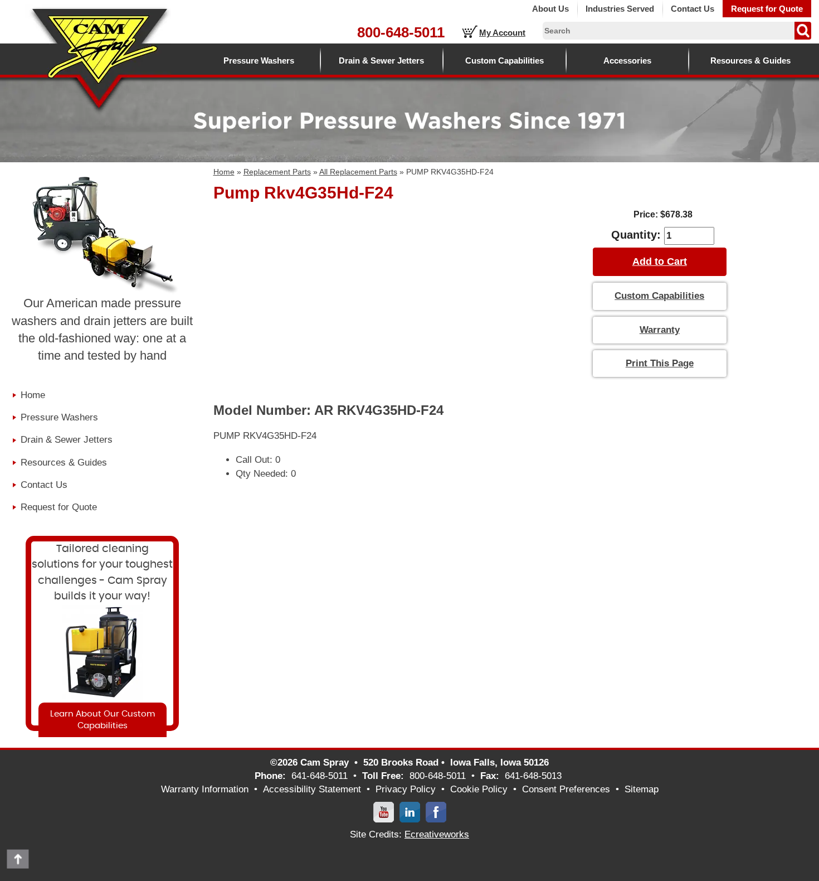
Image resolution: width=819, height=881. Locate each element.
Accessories (627, 60)
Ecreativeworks (436, 834)
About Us (550, 8)
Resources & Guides (750, 60)
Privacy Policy (406, 789)
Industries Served (620, 8)
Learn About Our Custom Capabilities (102, 720)
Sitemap (642, 789)
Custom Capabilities (504, 60)
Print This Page (660, 363)
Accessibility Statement (312, 789)
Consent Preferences (566, 789)
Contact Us (692, 8)
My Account (502, 32)
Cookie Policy (479, 789)
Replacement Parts (277, 171)
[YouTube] (383, 811)
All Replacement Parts (358, 171)
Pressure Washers (258, 60)
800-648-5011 (401, 32)
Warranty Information (204, 789)
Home (224, 171)
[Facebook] (436, 811)
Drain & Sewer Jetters (381, 60)
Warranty (660, 330)
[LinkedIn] (409, 811)
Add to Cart (659, 261)
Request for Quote (767, 8)
